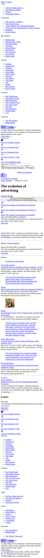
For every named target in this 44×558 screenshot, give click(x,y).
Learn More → (6, 136)
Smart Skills (9, 72)
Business (8, 64)
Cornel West (9, 54)
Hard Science (10, 87)
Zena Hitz (9, 46)
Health (7, 84)
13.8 (7, 113)
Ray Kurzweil (10, 52)
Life (6, 82)
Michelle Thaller (11, 44)
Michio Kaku (10, 40)
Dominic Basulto (7, 196)
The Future (9, 80)
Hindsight (8, 30)
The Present (9, 78)
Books (3, 287)
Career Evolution (13, 243)
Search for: (5, 164)
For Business (6, 178)
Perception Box (10, 109)
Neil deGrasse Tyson (12, 42)
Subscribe (14, 178)
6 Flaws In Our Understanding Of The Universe (22, 28)
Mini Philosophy (11, 100)
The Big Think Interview (14, 8)
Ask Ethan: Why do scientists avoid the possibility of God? (22, 267)
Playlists (8, 12)
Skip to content (6, 2)
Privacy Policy (10, 516)
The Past (8, 76)
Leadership (9, 70)
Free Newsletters (11, 121)
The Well (8, 107)
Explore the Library (12, 14)
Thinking (8, 68)
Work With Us (10, 512)
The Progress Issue (12, 24)
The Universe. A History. (14, 22)
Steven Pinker (10, 48)
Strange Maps (10, 111)
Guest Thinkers (6, 181)
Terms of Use (10, 518)
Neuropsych (9, 66)
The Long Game (11, 105)
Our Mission (9, 510)
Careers (8, 522)
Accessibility (10, 520)
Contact (8, 514)
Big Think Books (11, 96)
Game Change (10, 32)
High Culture (10, 74)
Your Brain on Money (13, 10)
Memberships (10, 123)
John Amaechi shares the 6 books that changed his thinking (22, 289)
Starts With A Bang (12, 98)
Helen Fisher (10, 56)
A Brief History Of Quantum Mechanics (19, 26)
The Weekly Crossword (13, 536)
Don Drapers (5, 235)
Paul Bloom (9, 50)
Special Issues (10, 89)
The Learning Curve (12, 102)
